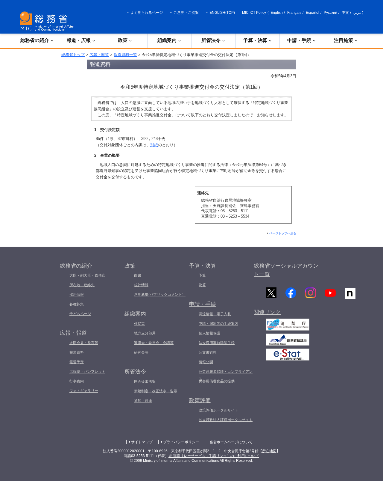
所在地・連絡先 (82, 285)
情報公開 (206, 362)
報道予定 (76, 362)
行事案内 (76, 381)
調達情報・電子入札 (215, 314)
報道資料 (76, 352)
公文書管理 (208, 352)
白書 (137, 275)
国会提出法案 (145, 381)
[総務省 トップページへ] (48, 21)
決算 (202, 285)
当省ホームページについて (231, 442)
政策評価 (200, 400)
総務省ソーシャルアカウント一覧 (286, 270)
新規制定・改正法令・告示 (155, 391)
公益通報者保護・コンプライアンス (226, 375)
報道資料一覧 (125, 54)
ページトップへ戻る (282, 233)
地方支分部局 (145, 333)
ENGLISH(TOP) (222, 12)
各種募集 (76, 304)
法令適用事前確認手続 (217, 343)
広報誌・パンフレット (87, 372)
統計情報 (141, 285)
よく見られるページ (146, 12)
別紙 (154, 145)
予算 (202, 275)
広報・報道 (99, 54)
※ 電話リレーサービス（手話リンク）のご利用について (213, 456)
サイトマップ (142, 442)
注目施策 (343, 40)
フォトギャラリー (83, 391)
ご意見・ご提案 (186, 12)
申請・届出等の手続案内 (218, 324)
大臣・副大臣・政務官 (87, 275)
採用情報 (76, 294)
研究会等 (141, 352)
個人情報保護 (209, 333)
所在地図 (269, 451)
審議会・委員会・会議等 (154, 343)
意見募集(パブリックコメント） (160, 294)
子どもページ (80, 314)
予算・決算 (255, 40)
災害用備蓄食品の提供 (217, 381)
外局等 (139, 324)
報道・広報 (79, 40)
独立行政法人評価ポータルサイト (226, 420)
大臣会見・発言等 (83, 343)
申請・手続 (299, 40)
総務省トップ (73, 54)
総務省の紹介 (34, 40)
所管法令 (211, 40)
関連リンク (267, 312)
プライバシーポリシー (181, 442)
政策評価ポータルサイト (218, 410)
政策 (122, 40)
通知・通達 (143, 401)
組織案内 (167, 40)
